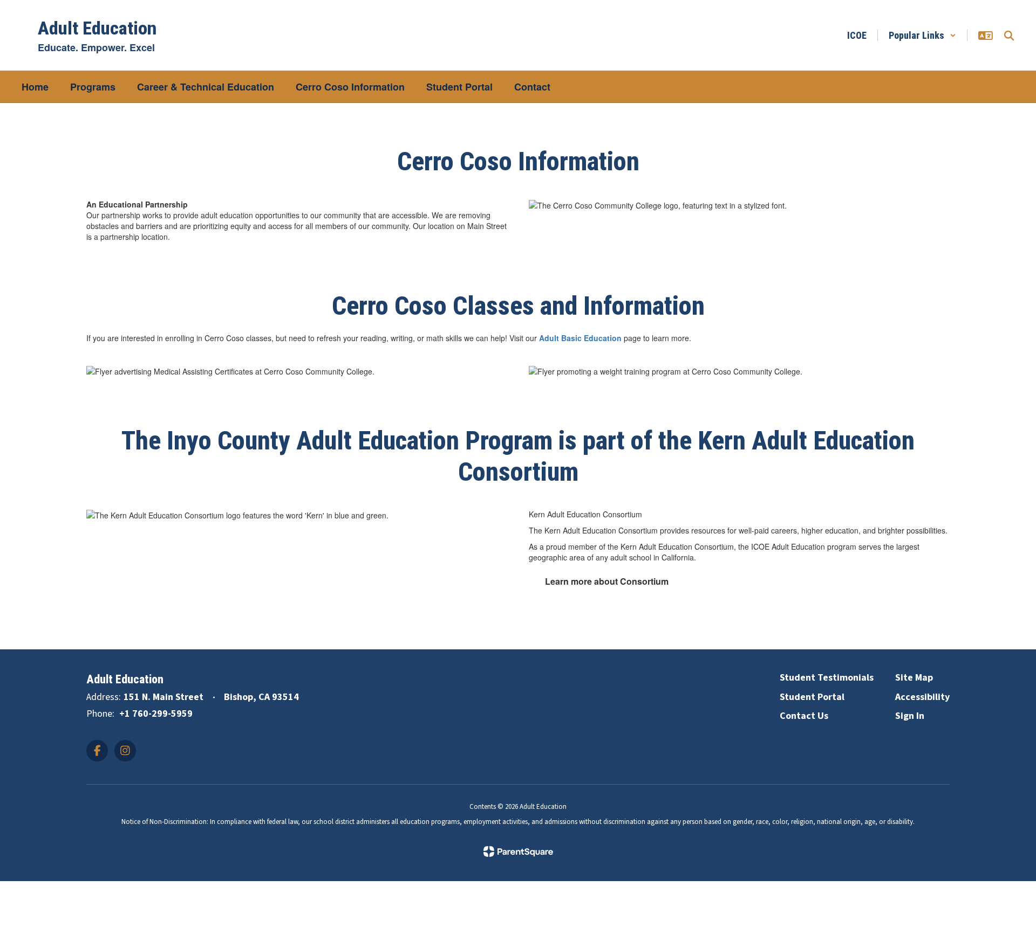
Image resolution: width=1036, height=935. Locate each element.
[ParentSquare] (518, 851)
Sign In (909, 716)
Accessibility (922, 697)
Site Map (914, 677)
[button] (922, 35)
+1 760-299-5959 (156, 714)
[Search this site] (1009, 35)
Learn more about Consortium (607, 581)
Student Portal (812, 697)
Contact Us (804, 716)
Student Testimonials (827, 677)
